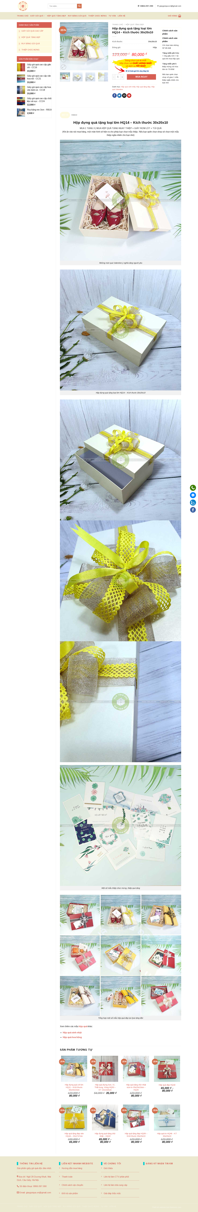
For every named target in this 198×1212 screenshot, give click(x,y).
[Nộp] (79, 6)
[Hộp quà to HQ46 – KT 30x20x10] (167, 1118)
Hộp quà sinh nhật (128, 87)
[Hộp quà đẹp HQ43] (167, 1069)
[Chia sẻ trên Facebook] (114, 95)
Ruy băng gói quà (77, 16)
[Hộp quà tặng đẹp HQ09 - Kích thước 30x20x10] (136, 1118)
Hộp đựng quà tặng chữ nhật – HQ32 (105, 1134)
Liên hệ (121, 16)
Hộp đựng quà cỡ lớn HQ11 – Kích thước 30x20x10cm (74, 1087)
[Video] (63, 59)
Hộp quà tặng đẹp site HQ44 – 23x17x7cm (74, 1134)
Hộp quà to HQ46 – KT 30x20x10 (167, 1134)
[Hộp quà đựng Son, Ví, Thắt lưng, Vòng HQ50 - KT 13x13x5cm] (105, 1069)
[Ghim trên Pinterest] (129, 95)
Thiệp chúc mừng (97, 16)
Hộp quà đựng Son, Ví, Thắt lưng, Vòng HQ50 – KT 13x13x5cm (105, 1087)
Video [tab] (74, 115)
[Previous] (64, 46)
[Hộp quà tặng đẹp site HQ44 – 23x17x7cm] (74, 1118)
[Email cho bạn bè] (124, 95)
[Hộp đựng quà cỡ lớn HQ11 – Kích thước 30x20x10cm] (74, 1069)
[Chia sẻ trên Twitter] (119, 95)
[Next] (103, 46)
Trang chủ (22, 16)
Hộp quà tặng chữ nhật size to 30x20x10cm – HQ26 (136, 1087)
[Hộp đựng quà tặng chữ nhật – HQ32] (105, 1118)
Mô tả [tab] (65, 115)
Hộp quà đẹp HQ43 (167, 1085)
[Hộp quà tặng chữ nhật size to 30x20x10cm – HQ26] (136, 1069)
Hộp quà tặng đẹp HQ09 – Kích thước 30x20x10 (136, 1134)
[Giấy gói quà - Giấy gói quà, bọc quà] (30, 6)
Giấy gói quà (36, 16)
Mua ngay (141, 77)
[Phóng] (63, 67)
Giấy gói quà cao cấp (32, 31)
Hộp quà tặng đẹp (56, 16)
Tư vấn (112, 16)
